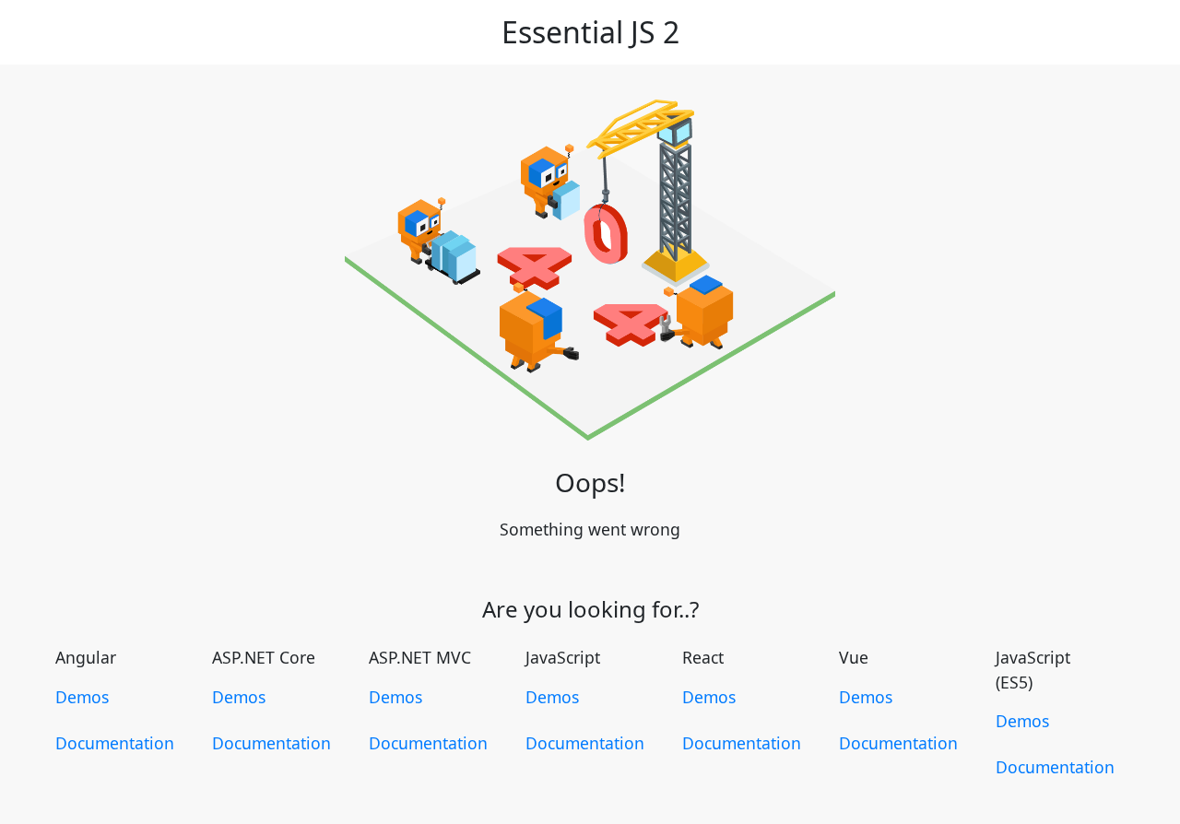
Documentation (114, 743)
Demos (82, 697)
